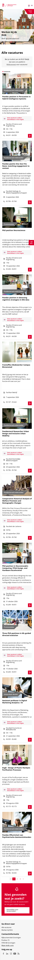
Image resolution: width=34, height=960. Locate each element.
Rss (18, 953)
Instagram (11, 953)
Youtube (15, 953)
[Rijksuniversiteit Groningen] (9, 5)
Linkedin (7, 953)
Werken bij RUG (7, 930)
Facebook (3, 953)
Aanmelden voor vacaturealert (12, 910)
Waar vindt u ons (8, 945)
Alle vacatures (6, 927)
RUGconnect (11, 64)
